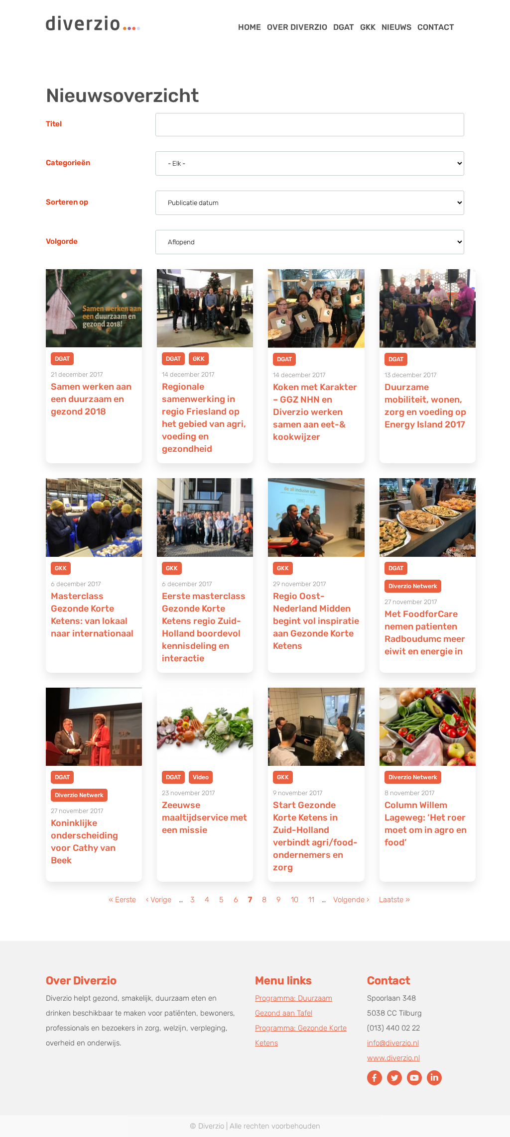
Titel (54, 123)
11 (312, 899)
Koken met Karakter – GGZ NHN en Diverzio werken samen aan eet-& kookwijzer (315, 412)
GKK (368, 27)
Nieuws (396, 27)
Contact (435, 27)
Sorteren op (67, 202)
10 (296, 899)
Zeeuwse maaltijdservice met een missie (204, 817)
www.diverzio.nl (393, 1057)
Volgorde (62, 241)
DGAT (343, 27)
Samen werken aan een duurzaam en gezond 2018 (91, 399)
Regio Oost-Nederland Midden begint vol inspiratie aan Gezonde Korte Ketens (316, 621)
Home (249, 27)
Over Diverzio (297, 27)
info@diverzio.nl (393, 1042)
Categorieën (68, 162)
